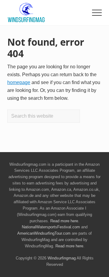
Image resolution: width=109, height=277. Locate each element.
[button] (97, 12)
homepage (18, 82)
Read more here (64, 221)
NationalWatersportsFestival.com (51, 227)
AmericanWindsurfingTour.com (44, 233)
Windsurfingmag (62, 258)
